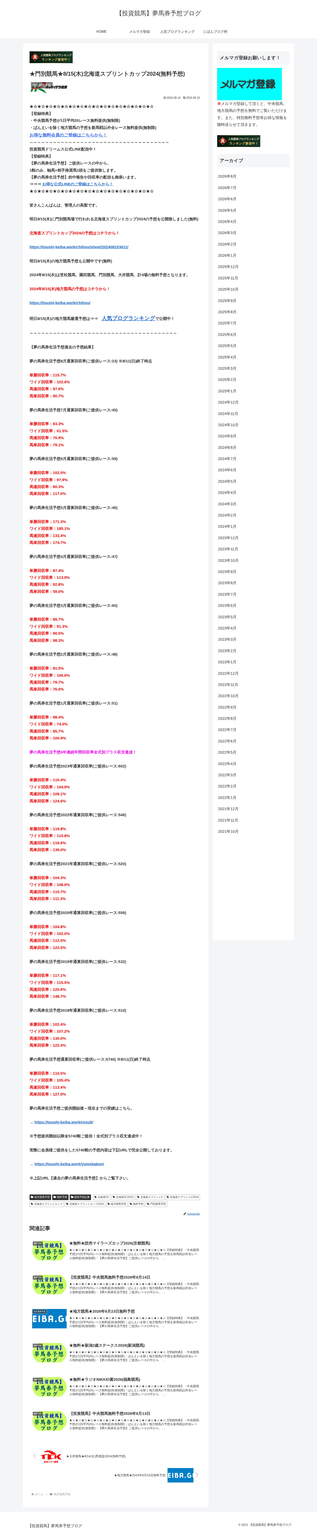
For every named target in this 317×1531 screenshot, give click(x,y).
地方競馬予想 (42, 1197)
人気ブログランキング (128, 318)
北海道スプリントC (151, 1197)
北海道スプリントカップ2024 (86, 1203)
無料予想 (62, 1197)
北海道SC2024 (124, 1197)
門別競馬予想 (158, 1203)
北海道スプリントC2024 (184, 1197)
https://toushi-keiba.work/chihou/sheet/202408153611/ (79, 247)
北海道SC (103, 1197)
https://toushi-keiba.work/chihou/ (60, 303)
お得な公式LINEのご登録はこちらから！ (77, 184)
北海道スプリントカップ (48, 1203)
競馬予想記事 (82, 1197)
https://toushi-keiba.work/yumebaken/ (69, 1164)
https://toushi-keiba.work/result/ (64, 1122)
